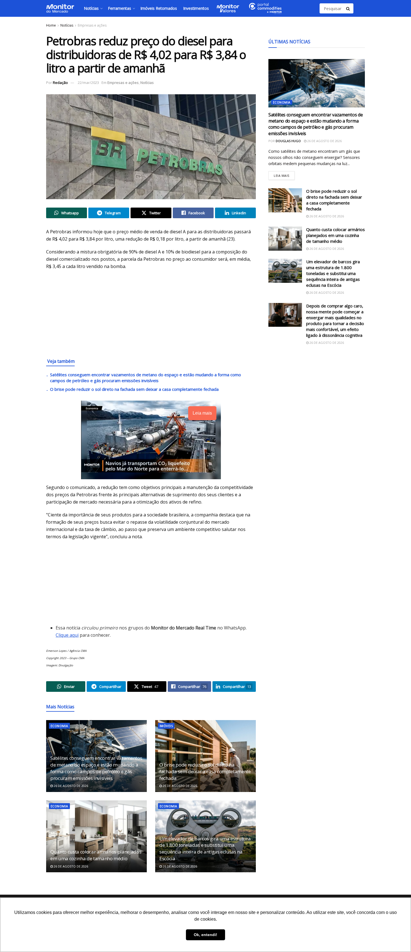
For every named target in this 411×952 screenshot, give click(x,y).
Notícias (91, 8)
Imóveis (166, 726)
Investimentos (196, 8)
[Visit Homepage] (60, 8)
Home (51, 25)
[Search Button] (348, 8)
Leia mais (284, 174)
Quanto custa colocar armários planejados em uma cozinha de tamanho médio (95, 855)
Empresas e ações (92, 25)
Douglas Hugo (288, 141)
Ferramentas (119, 8)
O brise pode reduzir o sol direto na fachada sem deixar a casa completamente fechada (134, 389)
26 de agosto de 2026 (70, 786)
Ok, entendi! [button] (205, 934)
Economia (59, 726)
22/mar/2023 (88, 82)
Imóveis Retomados (158, 8)
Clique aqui (67, 635)
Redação (60, 82)
